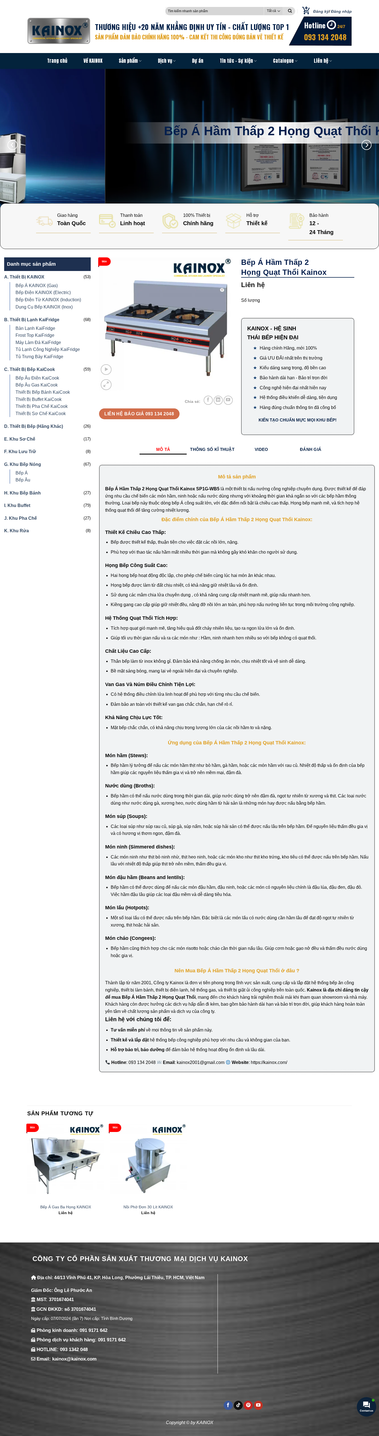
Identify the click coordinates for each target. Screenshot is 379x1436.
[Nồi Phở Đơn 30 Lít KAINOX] (148, 1162)
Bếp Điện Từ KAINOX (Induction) (48, 299)
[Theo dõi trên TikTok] (238, 1405)
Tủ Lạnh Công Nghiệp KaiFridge (48, 349)
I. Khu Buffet (17, 505)
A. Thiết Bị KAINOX (24, 277)
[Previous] (12, 145)
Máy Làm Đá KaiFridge (38, 342)
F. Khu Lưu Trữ (20, 451)
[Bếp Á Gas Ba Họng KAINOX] (65, 1162)
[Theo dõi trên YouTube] (228, 400)
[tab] (163, 449)
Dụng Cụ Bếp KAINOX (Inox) (44, 307)
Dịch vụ (165, 60)
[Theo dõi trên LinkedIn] (218, 400)
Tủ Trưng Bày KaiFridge (39, 356)
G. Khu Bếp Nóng (22, 464)
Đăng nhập (341, 11)
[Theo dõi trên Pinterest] (248, 1405)
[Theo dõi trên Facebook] (208, 400)
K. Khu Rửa (16, 530)
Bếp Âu (23, 480)
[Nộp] (290, 11)
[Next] (367, 145)
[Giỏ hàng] (304, 11)
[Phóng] (106, 384)
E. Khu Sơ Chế (19, 439)
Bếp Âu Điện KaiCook (37, 378)
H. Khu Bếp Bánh (22, 493)
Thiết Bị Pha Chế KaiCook (42, 406)
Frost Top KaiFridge (35, 335)
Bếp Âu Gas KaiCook (37, 385)
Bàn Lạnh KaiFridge (35, 328)
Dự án (197, 60)
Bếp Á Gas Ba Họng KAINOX (65, 1207)
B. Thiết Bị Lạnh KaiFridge (31, 319)
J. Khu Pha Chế (20, 518)
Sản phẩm (128, 60)
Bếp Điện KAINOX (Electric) (43, 292)
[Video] (106, 369)
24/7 (341, 26)
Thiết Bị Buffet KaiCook (39, 399)
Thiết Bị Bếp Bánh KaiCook (43, 392)
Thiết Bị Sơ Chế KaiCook (41, 413)
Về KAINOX (93, 60)
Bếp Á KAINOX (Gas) (37, 285)
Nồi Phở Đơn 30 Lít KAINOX (148, 1207)
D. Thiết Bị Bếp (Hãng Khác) (33, 426)
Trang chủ (57, 60)
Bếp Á (22, 473)
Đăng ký (321, 11)
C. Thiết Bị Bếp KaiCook (29, 369)
